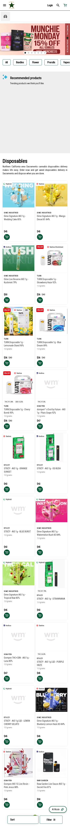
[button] (50, 5)
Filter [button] (49, 819)
